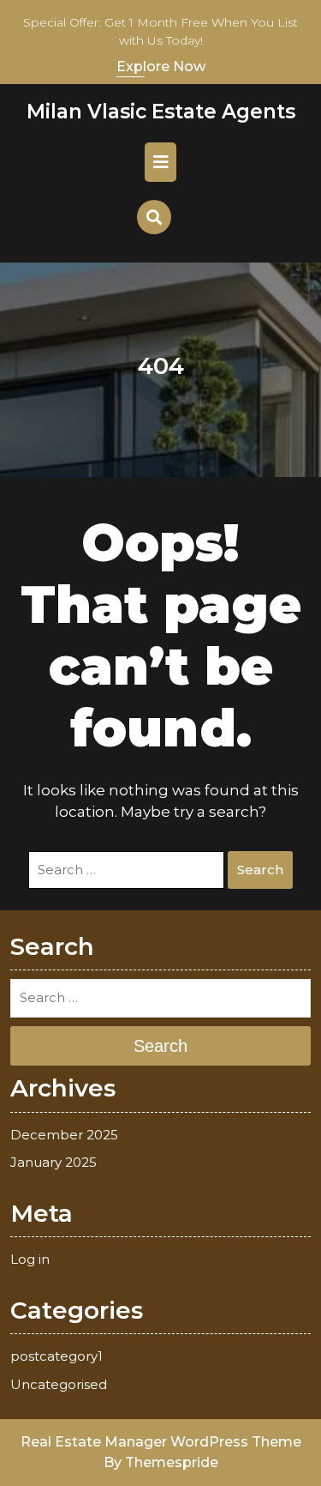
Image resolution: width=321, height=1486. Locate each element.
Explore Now (160, 66)
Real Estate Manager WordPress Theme (161, 1442)
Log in (30, 1259)
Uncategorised (58, 1384)
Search (260, 869)
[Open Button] (160, 162)
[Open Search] (154, 217)
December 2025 (64, 1135)
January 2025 (53, 1162)
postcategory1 (56, 1356)
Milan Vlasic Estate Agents (161, 112)
